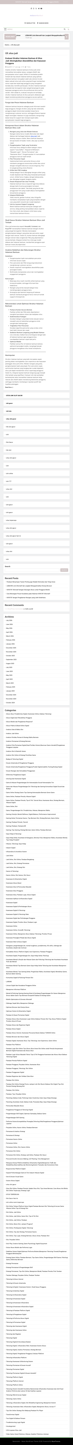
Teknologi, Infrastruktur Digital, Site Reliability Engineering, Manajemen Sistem (31, 1403)
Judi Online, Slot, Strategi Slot (15, 867)
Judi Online (9, 855)
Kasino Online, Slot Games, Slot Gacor (18, 875)
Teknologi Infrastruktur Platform (16, 1357)
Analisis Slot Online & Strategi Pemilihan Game (21, 755)
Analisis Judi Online (12, 733)
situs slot (9, 489)
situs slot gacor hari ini (13, 536)
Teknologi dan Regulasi (13, 1334)
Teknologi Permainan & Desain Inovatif (18, 1365)
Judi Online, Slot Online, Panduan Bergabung (20, 859)
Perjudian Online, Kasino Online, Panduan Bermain (22, 1127)
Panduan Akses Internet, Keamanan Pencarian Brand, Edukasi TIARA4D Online (30, 1033)
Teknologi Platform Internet (15, 1381)
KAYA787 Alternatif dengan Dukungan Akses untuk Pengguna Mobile (28, 590)
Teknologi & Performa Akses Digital (17, 1318)
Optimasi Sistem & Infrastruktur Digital (18, 1011)
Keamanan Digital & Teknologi (15, 910)
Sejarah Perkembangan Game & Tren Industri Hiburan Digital (25, 1173)
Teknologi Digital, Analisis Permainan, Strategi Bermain (23, 1350)
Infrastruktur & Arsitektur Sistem (16, 852)
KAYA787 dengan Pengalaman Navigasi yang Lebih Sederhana (26, 597)
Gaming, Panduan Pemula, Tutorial (17, 822)
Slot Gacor (9, 442)
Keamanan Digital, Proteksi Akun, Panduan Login (21, 922)
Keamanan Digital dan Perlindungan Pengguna (20, 918)
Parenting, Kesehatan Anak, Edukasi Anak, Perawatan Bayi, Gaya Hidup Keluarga (31, 1102)
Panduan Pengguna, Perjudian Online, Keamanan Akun (23, 1064)
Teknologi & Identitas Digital (15, 1291)
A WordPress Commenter (14, 609)
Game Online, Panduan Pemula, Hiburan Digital (21, 796)
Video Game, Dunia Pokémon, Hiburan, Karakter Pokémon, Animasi (27, 1434)
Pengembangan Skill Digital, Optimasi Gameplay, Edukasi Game (26, 1114)
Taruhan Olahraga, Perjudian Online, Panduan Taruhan (23, 1275)
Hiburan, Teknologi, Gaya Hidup (16, 844)
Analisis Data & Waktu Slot (14, 729)
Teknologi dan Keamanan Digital (16, 1326)
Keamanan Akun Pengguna (14, 891)
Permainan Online (11, 1143)
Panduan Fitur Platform (13, 1044)
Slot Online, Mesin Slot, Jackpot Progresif (19, 1224)
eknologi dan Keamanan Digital (16, 779)
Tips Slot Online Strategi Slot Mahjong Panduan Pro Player (24, 1410)
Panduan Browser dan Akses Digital (17, 1037)
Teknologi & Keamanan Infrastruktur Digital (19, 1306)
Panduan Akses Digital (13, 1029)
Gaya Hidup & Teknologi (13, 834)
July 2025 (9, 667)
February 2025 (10, 687)
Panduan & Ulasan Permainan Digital (17, 1015)
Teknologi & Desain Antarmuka (16, 1283)
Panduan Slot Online (12, 1080)
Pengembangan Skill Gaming (15, 1117)
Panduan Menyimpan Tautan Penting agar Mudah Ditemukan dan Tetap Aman (31, 582)
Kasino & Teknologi (12, 871)
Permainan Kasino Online (14, 1139)
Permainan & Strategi (12, 1135)
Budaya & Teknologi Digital (14, 759)
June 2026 (9, 624)
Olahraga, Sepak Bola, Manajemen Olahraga (20, 1003)
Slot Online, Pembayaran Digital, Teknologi (19, 1228)
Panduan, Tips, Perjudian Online (16, 1094)
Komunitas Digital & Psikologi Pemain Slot (19, 977)
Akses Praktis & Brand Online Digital (17, 726)
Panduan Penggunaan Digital (15, 1072)
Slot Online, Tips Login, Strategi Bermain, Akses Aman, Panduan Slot (27, 1236)
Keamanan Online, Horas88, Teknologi (18, 930)
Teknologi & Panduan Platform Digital (18, 1310)
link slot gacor (10, 427)
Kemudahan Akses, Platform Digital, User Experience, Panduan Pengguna (29, 952)
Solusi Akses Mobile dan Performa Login (19, 1247)
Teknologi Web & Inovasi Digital (16, 1395)
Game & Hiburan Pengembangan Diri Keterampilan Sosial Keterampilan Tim (30, 782)
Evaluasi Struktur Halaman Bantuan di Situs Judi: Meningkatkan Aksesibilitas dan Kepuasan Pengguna (25, 61)
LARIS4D (9, 981)
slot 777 (8, 481)
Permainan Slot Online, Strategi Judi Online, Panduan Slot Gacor (26, 1155)
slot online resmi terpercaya (15, 1202)
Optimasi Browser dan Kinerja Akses (17, 1007)
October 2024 (10, 703)
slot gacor (9, 505)
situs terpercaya (11, 520)
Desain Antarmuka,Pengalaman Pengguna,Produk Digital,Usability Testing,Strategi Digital (34, 767)
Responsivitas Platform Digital (15, 1169)
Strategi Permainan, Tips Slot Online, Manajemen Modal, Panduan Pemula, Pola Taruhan (34, 1271)
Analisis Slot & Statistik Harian (16, 751)
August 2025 (10, 663)
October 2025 (10, 656)
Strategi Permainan (12, 1263)
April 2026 (9, 632)
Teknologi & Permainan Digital (15, 1322)
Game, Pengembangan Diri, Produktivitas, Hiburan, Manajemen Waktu (28, 810)
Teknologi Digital (11, 1338)
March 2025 (10, 683)
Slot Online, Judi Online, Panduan (16, 1220)
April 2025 (9, 679)
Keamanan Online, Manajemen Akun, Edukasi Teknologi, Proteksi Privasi (29, 934)
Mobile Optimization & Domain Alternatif (19, 999)
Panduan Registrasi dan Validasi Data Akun (19, 1076)
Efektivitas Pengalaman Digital (16, 775)
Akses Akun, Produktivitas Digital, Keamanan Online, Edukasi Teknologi (28, 714)
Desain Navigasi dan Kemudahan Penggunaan (20, 771)
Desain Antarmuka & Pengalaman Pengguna (20, 763)
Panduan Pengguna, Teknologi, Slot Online (19, 1068)
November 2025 (11, 652)
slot (7, 434)
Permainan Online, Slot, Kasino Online (18, 1147)
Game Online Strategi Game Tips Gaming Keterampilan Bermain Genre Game (30, 792)
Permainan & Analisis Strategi (15, 1131)
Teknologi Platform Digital (14, 1377)
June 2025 (9, 671)
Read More (8, 387)
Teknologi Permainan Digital (15, 1369)
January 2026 (10, 644)
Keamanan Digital (11, 902)
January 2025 (10, 691)
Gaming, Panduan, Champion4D (16, 826)
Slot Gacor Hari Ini (12, 1198)
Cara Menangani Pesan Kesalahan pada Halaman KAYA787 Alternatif (37, 2)
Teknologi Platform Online (14, 1385)
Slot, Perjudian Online (13, 1240)
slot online (9, 473)
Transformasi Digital (12, 1414)
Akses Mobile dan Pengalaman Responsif (19, 722)
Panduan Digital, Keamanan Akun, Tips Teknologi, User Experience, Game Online (31, 1041)
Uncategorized (10, 1426)
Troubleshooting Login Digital (15, 1422)
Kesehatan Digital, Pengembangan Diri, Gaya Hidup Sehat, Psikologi (27, 956)
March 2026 (10, 636)
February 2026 (10, 640)
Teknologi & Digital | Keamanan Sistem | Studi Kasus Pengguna (26, 1287)
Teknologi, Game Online (13, 1399)
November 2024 (11, 699)
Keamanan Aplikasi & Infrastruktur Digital (19, 899)
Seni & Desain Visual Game (14, 1177)
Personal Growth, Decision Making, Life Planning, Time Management (27, 1159)
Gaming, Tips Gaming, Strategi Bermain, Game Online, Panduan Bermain (28, 830)
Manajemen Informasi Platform (16, 989)
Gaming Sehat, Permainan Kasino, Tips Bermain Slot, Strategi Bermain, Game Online (32, 818)
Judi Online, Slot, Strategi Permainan (17, 863)
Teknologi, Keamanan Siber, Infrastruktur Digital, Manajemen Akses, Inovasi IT (31, 1407)
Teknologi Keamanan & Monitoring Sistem (19, 1361)
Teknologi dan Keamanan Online (16, 1330)
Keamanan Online (11, 926)
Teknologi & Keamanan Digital (15, 1299)
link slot (8, 450)
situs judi (34, 136)
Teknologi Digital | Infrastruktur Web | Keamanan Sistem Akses (26, 1346)
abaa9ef (9, 67)
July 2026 (9, 620)
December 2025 (11, 648)
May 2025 (9, 675)
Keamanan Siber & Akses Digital (16, 942)
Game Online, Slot (11, 806)
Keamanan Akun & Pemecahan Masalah (18, 887)
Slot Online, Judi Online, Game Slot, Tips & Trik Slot (22, 1216)
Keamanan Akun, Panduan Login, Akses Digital (21, 895)
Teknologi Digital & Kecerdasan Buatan (18, 1342)
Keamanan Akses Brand (13, 883)
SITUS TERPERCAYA (12, 1194)
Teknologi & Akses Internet (14, 1279)
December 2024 (11, 695)
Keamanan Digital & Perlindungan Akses (18, 906)
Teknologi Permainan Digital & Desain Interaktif (21, 1373)
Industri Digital (10, 848)
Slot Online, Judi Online (13, 1212)
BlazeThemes (56, 1441)
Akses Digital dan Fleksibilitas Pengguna (19, 718)
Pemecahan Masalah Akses (15, 1106)
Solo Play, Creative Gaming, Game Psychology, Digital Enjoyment (26, 1243)
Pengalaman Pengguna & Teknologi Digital (19, 1110)
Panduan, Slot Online (12, 1090)
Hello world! (29, 609)
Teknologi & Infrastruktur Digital (16, 1295)
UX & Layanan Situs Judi (13, 1430)
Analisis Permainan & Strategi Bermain (18, 741)
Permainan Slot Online (13, 1151)
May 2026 (9, 628)
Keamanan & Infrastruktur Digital (16, 879)
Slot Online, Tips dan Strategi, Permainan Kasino (21, 1232)
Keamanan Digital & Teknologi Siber (17, 914)
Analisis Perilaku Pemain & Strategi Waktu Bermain (22, 737)
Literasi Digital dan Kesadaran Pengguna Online (21, 985)
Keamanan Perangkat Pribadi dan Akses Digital (21, 938)
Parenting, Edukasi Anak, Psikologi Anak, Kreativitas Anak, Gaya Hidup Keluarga (31, 1098)
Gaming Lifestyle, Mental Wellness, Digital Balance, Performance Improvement (31, 814)
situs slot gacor (11, 458)
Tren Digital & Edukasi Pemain (15, 1418)
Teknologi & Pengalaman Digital (16, 1314)
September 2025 (11, 659)
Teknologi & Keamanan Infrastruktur (17, 1303)
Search (7, 566)
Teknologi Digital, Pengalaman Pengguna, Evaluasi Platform (25, 1353)
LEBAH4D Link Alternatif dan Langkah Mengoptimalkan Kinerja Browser (40, 35)
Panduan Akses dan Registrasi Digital (18, 1025)
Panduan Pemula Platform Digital (16, 1060)
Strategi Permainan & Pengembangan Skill (19, 1267)
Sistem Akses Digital (12, 1180)
